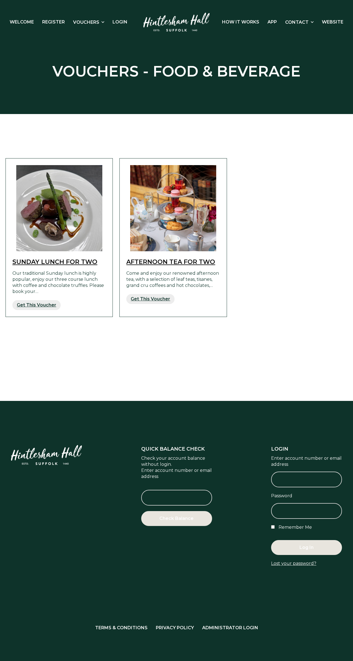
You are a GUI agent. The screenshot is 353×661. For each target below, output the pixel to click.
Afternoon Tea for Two (170, 262)
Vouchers (86, 22)
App (272, 22)
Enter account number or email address (176, 473)
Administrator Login (230, 627)
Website (332, 22)
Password (281, 495)
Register (53, 22)
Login (120, 22)
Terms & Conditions (121, 627)
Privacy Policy (175, 627)
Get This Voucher (36, 305)
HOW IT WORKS (240, 22)
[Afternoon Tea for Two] (173, 208)
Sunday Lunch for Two (54, 262)
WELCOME (22, 22)
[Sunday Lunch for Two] (59, 208)
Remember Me (294, 527)
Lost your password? (293, 563)
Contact (297, 22)
